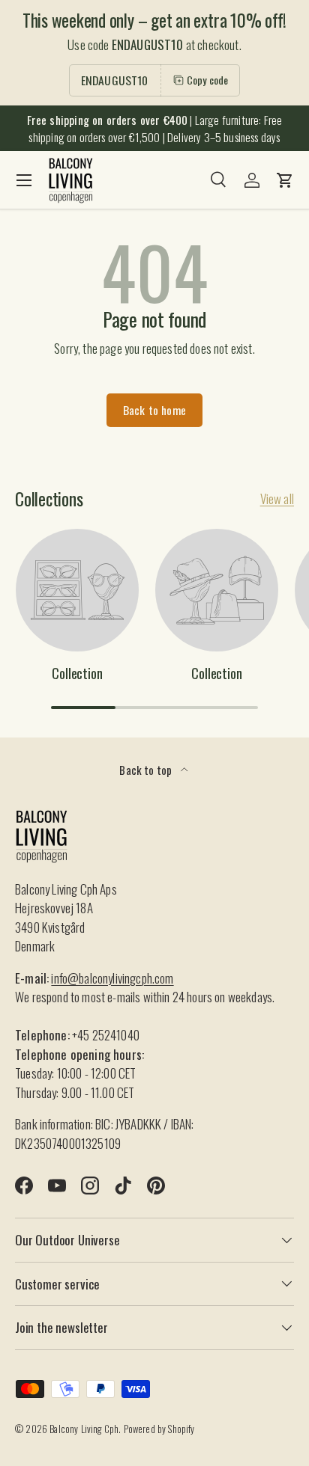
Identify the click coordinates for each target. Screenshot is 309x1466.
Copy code (208, 80)
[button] (285, 180)
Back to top (146, 769)
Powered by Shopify (159, 1429)
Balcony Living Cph (84, 1429)
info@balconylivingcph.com (112, 978)
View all (277, 498)
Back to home (154, 410)
